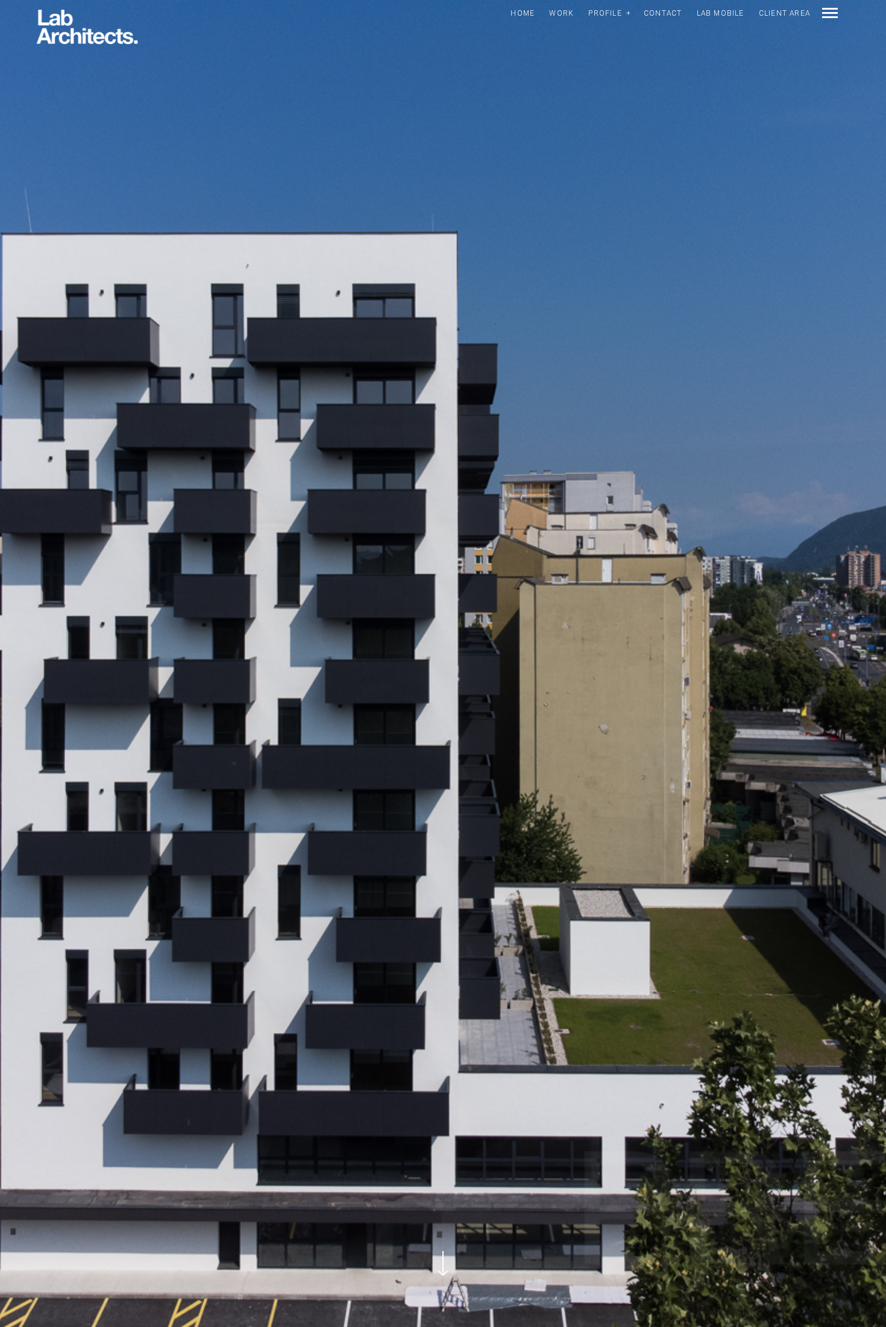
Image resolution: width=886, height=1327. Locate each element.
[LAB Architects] (87, 28)
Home (523, 13)
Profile (604, 13)
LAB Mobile (720, 13)
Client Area (784, 13)
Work (561, 13)
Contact (663, 13)
